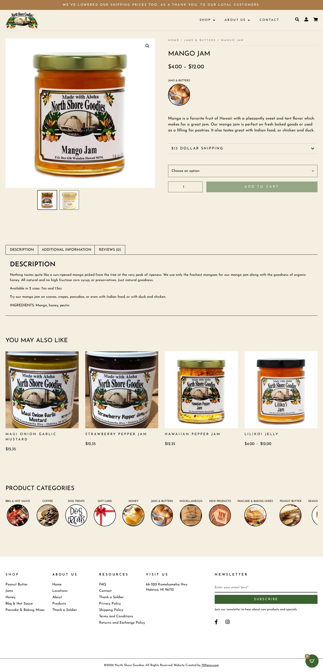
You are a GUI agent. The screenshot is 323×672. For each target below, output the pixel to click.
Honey (133, 501)
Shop (205, 20)
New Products (220, 501)
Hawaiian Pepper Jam (193, 434)
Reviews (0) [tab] (110, 250)
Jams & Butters (200, 40)
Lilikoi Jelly (262, 434)
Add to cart (262, 187)
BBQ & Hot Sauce (17, 501)
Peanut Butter (290, 501)
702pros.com (210, 665)
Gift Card (105, 501)
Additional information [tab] (66, 250)
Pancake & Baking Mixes (255, 501)
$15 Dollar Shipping (197, 148)
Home (173, 40)
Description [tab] (22, 250)
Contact (269, 20)
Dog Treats (76, 501)
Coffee (47, 501)
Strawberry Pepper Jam (116, 434)
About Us (235, 20)
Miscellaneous (191, 501)
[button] (147, 46)
